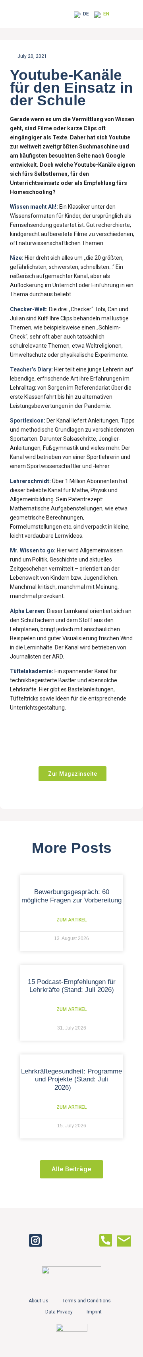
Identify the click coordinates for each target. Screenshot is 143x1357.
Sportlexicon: (27, 420)
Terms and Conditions (86, 1301)
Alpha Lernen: (28, 611)
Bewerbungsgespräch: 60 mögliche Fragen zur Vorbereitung (71, 896)
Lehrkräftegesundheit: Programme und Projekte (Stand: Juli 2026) (71, 1079)
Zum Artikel (71, 920)
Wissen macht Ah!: (34, 207)
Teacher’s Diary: (31, 369)
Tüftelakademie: (31, 671)
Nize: (17, 258)
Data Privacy (59, 1312)
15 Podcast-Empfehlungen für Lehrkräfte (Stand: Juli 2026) (72, 985)
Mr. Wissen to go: (33, 550)
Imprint (94, 1312)
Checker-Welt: (29, 309)
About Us (38, 1301)
